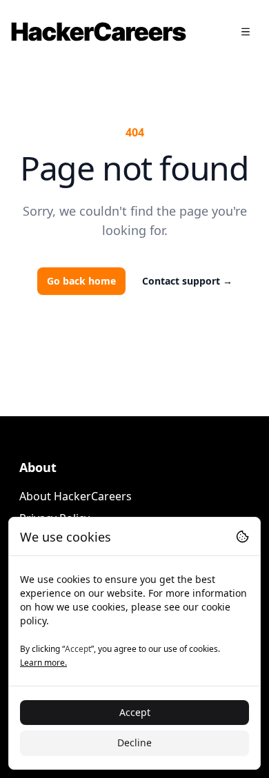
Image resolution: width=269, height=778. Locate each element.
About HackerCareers (75, 496)
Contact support (187, 280)
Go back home (81, 280)
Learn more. (43, 662)
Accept (134, 712)
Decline (134, 742)
